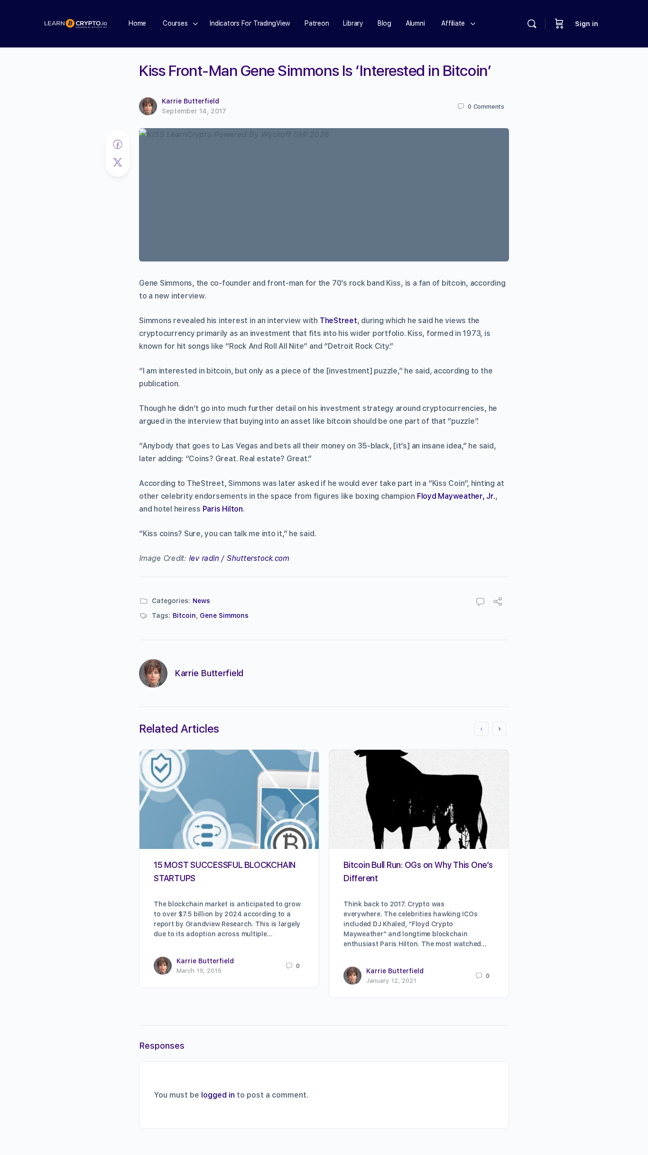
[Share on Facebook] (117, 144)
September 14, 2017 (194, 111)
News (201, 601)
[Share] (497, 602)
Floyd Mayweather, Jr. (456, 496)
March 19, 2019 (199, 970)
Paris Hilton (223, 508)
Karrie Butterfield (190, 101)
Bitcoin (184, 615)
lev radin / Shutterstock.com (239, 558)
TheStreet (338, 320)
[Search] (531, 23)
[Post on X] (117, 162)
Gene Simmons (224, 615)
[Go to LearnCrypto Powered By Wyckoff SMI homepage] (75, 22)
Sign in (586, 24)
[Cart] (559, 23)
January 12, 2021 (391, 980)
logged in (218, 1094)
